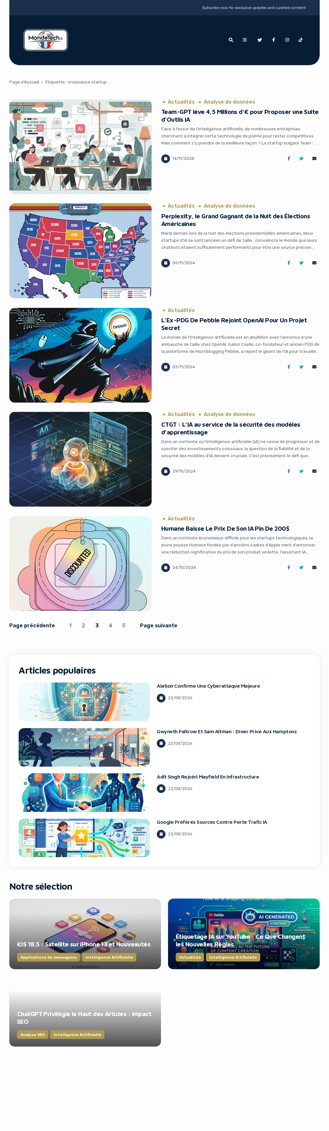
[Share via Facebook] (288, 158)
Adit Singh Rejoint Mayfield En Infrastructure (208, 776)
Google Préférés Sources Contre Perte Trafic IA (212, 822)
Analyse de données (229, 102)
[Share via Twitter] (301, 158)
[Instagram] (287, 40)
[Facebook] (273, 40)
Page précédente (32, 625)
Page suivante (158, 625)
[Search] (231, 40)
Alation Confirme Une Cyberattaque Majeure (208, 686)
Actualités (181, 102)
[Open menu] (245, 40)
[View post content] (80, 147)
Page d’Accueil (24, 81)
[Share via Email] (314, 158)
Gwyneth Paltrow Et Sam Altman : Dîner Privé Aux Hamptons (227, 731)
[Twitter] (260, 40)
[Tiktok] (301, 40)
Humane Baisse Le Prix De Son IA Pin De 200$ (225, 528)
